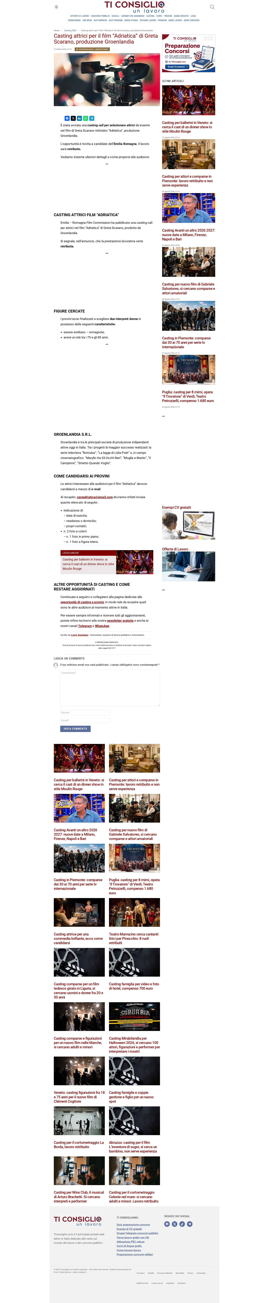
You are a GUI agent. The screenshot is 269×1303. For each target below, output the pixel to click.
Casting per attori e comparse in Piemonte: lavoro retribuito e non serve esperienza (134, 784)
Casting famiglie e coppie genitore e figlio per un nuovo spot (131, 1096)
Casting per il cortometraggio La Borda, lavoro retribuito (79, 1144)
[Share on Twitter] (73, 118)
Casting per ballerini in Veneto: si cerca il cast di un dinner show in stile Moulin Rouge (79, 784)
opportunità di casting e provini (82, 602)
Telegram (85, 626)
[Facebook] (167, 1224)
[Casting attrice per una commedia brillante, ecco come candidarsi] (79, 913)
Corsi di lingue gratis (129, 1246)
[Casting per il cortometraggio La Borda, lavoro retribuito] (79, 1121)
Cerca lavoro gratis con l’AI (133, 1237)
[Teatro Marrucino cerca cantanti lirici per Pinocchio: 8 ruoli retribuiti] (134, 913)
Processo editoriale (164, 1273)
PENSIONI (162, 20)
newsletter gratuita (120, 620)
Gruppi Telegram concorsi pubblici (137, 1233)
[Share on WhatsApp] (85, 118)
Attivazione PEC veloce (130, 1241)
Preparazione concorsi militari (135, 1254)
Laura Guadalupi (79, 635)
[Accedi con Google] (56, 7)
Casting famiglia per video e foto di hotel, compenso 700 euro (134, 986)
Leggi (193, 16)
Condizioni (170, 1283)
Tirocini (168, 16)
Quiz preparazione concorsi (133, 1224)
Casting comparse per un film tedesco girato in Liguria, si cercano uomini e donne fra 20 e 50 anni (78, 990)
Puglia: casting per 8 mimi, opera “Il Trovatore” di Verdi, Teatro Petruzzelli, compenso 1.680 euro (134, 886)
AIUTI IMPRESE (100, 20)
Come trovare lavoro (129, 1250)
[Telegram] (190, 1224)
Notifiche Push (142, 1283)
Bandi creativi (181, 16)
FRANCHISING (74, 20)
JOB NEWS (87, 20)
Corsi (159, 16)
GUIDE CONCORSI (191, 20)
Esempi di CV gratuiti (129, 1229)
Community (200, 1273)
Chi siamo (140, 1273)
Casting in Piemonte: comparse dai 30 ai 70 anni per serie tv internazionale (78, 884)
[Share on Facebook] (67, 118)
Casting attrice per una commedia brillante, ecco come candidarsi (78, 938)
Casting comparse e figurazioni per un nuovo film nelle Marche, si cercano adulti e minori (78, 1042)
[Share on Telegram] (91, 118)
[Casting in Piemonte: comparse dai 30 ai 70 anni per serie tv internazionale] (79, 859)
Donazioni (181, 1283)
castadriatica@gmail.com (95, 497)
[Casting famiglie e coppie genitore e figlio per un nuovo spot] (134, 1072)
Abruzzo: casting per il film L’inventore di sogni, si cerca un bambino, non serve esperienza (133, 1146)
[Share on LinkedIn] (79, 118)
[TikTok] (182, 1224)
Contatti (151, 1273)
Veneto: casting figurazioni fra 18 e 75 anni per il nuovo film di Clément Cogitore (79, 1096)
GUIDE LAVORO (175, 20)
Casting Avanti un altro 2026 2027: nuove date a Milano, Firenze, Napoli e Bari (75, 834)
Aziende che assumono (132, 16)
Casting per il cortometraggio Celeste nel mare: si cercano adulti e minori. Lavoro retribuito (133, 1196)
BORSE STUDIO (131, 20)
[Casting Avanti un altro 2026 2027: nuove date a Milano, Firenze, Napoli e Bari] (79, 809)
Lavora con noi (157, 1283)
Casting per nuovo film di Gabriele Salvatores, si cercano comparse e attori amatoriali (133, 834)
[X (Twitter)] (174, 1224)
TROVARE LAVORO (148, 20)
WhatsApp (102, 626)
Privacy (190, 1273)
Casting (150, 16)
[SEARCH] (212, 7)
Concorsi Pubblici (100, 16)
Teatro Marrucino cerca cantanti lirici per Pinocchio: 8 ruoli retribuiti (133, 938)
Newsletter (180, 1273)
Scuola (115, 16)
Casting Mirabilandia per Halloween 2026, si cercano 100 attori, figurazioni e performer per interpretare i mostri (134, 1045)
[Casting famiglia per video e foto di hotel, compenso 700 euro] (134, 963)
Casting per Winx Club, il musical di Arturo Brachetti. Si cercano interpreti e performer (79, 1196)
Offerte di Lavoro (79, 16)
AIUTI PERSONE (116, 20)
